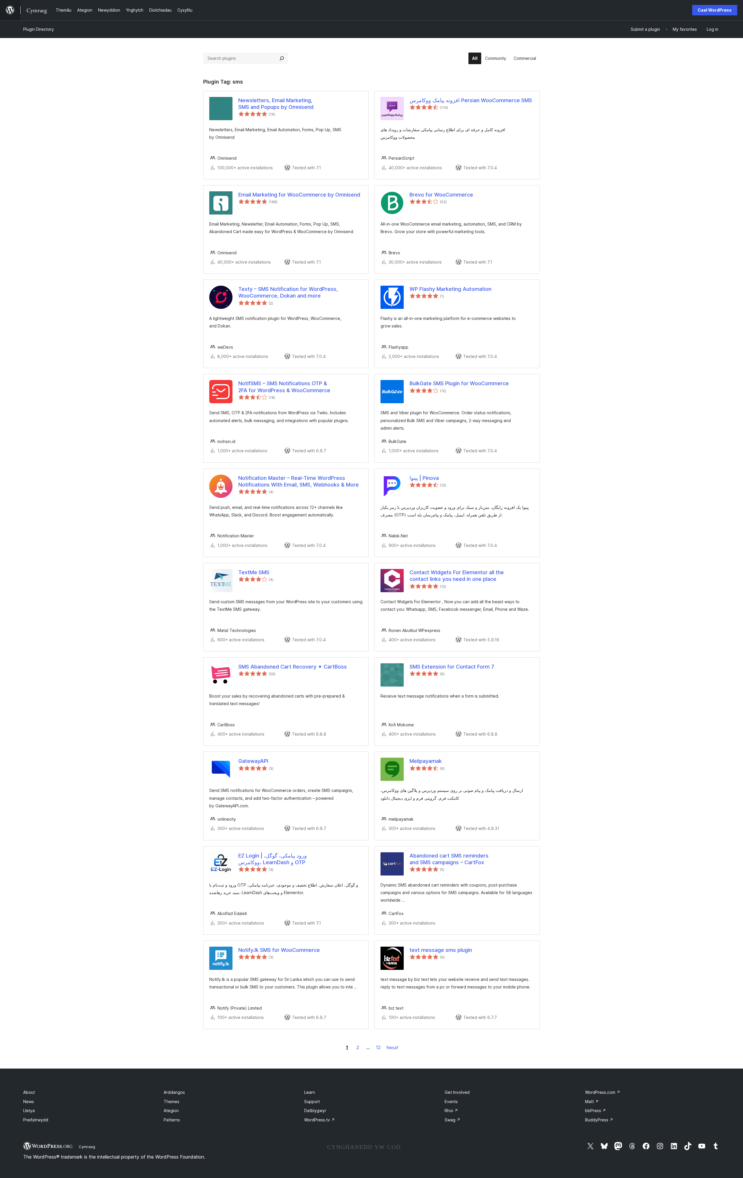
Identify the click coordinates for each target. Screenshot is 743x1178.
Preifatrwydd (35, 1119)
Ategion (171, 1110)
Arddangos (174, 1092)
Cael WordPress (715, 10)
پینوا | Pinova (424, 478)
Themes (171, 1101)
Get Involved (457, 1092)
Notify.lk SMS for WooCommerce (279, 950)
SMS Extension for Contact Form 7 (452, 667)
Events (451, 1101)
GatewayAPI (253, 761)
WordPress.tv (319, 1119)
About (29, 1092)
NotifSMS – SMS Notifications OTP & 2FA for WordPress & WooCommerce (284, 386)
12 (378, 1047)
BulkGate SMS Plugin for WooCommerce (459, 383)
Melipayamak (426, 761)
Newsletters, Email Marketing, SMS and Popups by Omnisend (275, 103)
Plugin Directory (38, 29)
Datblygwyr (315, 1110)
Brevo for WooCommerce (441, 195)
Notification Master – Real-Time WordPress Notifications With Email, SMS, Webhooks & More (298, 481)
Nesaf (392, 1047)
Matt (592, 1101)
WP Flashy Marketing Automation (450, 289)
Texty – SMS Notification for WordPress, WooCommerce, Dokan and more (288, 292)
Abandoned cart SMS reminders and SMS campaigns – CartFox (449, 859)
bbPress (595, 1110)
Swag (452, 1119)
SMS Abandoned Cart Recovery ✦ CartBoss (292, 667)
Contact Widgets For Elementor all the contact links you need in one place (457, 575)
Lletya (29, 1110)
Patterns (172, 1119)
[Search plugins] (282, 58)
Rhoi (451, 1110)
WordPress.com (602, 1092)
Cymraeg (87, 1146)
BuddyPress (599, 1119)
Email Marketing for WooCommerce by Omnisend (299, 195)
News (28, 1101)
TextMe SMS (253, 572)
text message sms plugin (441, 950)
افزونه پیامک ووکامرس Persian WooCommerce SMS (471, 100)
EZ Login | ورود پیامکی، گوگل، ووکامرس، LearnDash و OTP (272, 859)
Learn (309, 1092)
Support (312, 1101)
